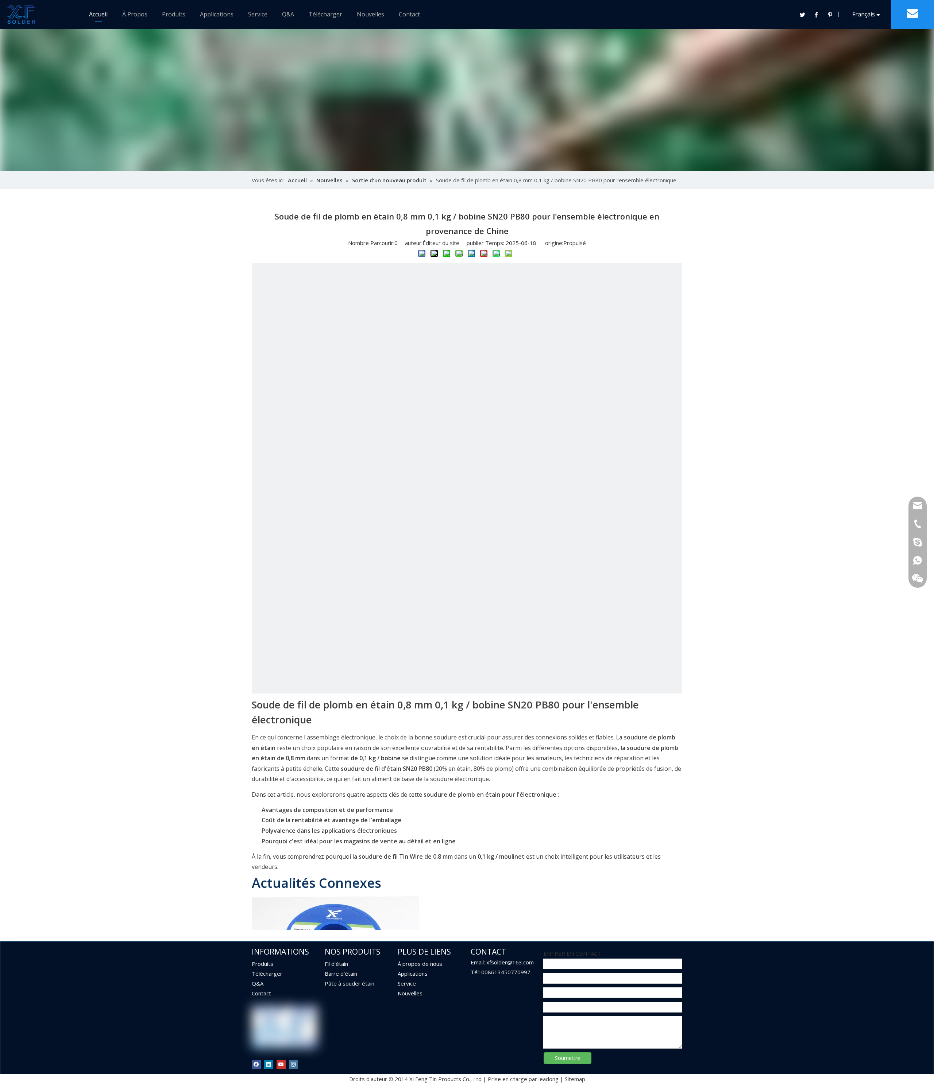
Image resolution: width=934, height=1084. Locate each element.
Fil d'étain (336, 963)
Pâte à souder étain (349, 983)
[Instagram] (293, 1064)
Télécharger (325, 14)
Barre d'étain (341, 973)
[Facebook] (816, 14)
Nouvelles (370, 14)
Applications (217, 14)
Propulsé (574, 242)
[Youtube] (281, 1064)
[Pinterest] (830, 14)
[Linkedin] (268, 1064)
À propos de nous (420, 963)
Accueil (98, 14)
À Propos (134, 14)
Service (257, 14)
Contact (409, 14)
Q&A (288, 14)
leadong (549, 1079)
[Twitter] (802, 14)
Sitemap (575, 1079)
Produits (173, 14)
